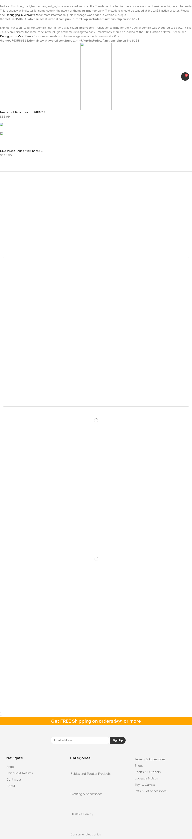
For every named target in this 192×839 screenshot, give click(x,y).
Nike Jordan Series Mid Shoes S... (21, 151)
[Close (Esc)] (0, 712)
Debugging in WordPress (22, 15)
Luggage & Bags (146, 778)
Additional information (29, 348)
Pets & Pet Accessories (150, 791)
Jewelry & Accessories (150, 759)
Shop (10, 767)
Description (20, 370)
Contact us (14, 779)
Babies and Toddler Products (90, 774)
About (11, 786)
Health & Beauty (81, 814)
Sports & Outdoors (148, 772)
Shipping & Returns (20, 773)
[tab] (96, 348)
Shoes (139, 765)
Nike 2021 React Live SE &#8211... (23, 112)
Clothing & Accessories (86, 794)
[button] (4, 76)
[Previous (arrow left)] (0, 715)
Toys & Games (145, 785)
